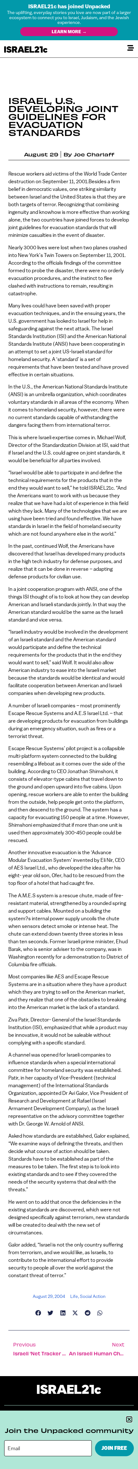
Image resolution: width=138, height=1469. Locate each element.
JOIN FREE (114, 1448)
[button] (129, 1419)
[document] (69, 734)
